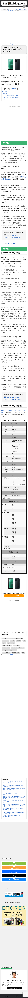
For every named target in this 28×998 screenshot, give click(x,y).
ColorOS (12, 640)
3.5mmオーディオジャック (8, 638)
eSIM (24, 640)
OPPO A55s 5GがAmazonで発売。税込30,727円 (12, 49)
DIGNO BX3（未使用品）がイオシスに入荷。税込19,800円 (13, 809)
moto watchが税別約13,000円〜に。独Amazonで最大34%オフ (12, 782)
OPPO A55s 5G (11, 643)
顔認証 (23, 652)
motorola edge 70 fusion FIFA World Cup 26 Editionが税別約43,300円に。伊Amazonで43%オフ (14, 793)
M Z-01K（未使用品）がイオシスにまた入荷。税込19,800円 (13, 816)
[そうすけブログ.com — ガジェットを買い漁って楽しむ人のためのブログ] (14, 3)
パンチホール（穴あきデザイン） (10, 650)
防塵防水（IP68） (16, 652)
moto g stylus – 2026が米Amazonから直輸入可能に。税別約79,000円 (14, 789)
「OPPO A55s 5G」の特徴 (11, 95)
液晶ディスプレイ (6, 652)
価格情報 (4, 91)
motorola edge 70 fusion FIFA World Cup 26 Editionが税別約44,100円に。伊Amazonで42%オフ (14, 797)
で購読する (14, 864)
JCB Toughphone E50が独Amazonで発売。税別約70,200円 (13, 813)
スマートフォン (6, 647)
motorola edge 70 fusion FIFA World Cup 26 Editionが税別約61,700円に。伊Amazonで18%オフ (14, 805)
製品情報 (4, 93)
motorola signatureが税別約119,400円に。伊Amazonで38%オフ (14, 786)
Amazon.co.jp (11, 243)
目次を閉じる (14, 88)
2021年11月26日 (12, 44)
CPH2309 (19, 640)
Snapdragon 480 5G (7, 645)
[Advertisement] (14, 27)
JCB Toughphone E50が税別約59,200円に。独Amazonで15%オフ (14, 801)
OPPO (4, 643)
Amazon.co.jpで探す (14, 595)
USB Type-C (17, 645)
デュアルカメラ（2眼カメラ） (17, 647)
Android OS (5, 640)
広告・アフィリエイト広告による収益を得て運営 (17, 10)
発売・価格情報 (10, 654)
